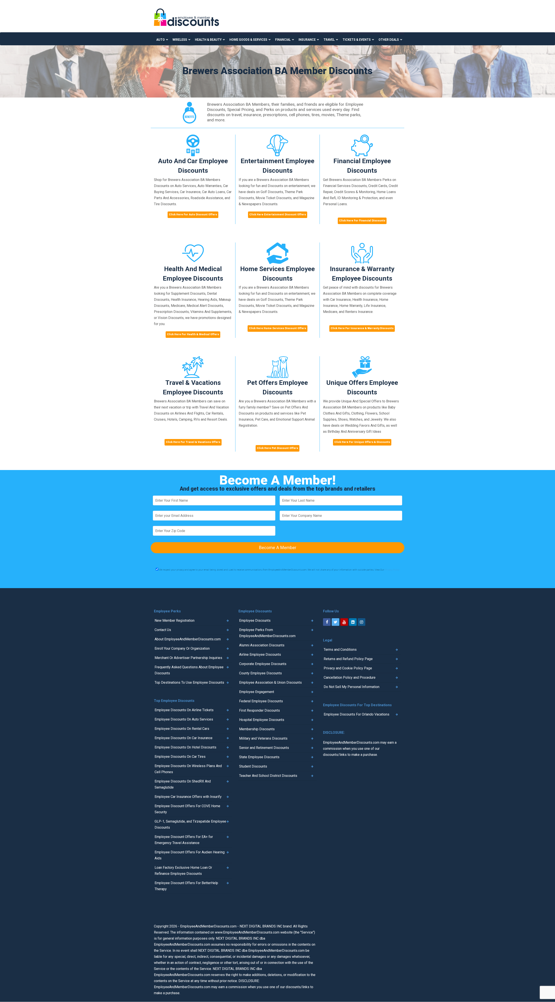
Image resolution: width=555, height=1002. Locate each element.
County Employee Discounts (260, 673)
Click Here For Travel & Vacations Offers (193, 442)
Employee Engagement (256, 692)
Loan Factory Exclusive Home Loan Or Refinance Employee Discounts (183, 870)
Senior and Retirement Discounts (264, 748)
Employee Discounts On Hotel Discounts (185, 747)
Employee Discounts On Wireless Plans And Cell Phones (188, 769)
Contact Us (163, 630)
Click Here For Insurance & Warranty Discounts (362, 328)
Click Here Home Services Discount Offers (277, 328)
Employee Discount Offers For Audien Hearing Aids (190, 855)
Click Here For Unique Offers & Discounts (362, 442)
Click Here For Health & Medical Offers (193, 334)
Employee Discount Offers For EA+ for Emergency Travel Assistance (184, 840)
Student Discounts (253, 766)
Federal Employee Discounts (261, 701)
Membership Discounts (257, 729)
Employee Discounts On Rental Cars (182, 729)
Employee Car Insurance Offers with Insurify (188, 797)
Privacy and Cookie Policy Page (348, 668)
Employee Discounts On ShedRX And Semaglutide (183, 784)
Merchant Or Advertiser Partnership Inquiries (188, 658)
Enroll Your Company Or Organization (182, 648)
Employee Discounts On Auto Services (184, 719)
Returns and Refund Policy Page (348, 659)
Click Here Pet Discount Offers (277, 448)
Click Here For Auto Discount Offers (193, 214)
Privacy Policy (392, 569)
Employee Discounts (255, 620)
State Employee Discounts (259, 757)
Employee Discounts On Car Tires (180, 757)
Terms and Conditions (340, 649)
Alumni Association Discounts (261, 645)
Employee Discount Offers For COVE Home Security (187, 809)
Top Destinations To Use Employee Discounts (189, 682)
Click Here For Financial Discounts (362, 220)
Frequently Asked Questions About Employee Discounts (189, 670)
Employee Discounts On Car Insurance (183, 738)
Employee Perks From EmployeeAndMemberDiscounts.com (267, 633)
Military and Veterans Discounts (263, 738)
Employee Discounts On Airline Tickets (184, 710)
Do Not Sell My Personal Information (351, 687)
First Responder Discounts (259, 710)
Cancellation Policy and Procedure (349, 677)
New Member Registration (174, 620)
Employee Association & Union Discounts (270, 682)
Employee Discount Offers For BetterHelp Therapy (186, 886)
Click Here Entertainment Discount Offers (277, 214)
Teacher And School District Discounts (268, 776)
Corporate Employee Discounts (262, 664)
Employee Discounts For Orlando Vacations (356, 714)
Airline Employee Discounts (260, 654)
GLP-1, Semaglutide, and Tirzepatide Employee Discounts (190, 824)
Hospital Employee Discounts (261, 720)
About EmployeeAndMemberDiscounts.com (188, 639)
